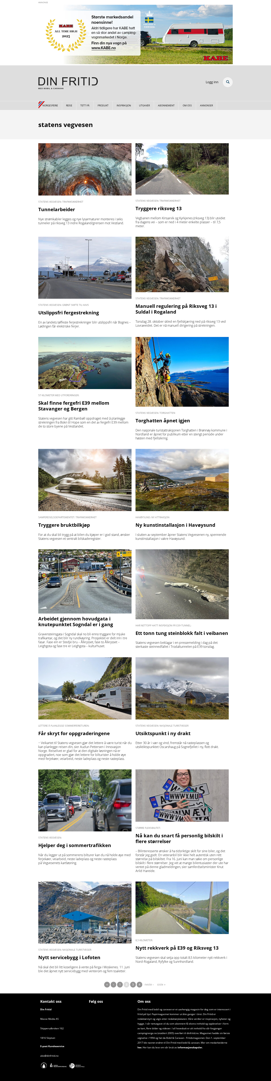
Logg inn (212, 82)
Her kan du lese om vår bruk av (160, 1047)
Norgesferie (50, 105)
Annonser (206, 105)
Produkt (103, 105)
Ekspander (228, 82)
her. (139, 1047)
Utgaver (144, 105)
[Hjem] (68, 83)
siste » (161, 984)
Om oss (187, 105)
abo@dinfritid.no (49, 1055)
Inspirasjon (124, 105)
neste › (149, 984)
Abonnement (166, 105)
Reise (69, 105)
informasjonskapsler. (190, 1047)
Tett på (84, 105)
